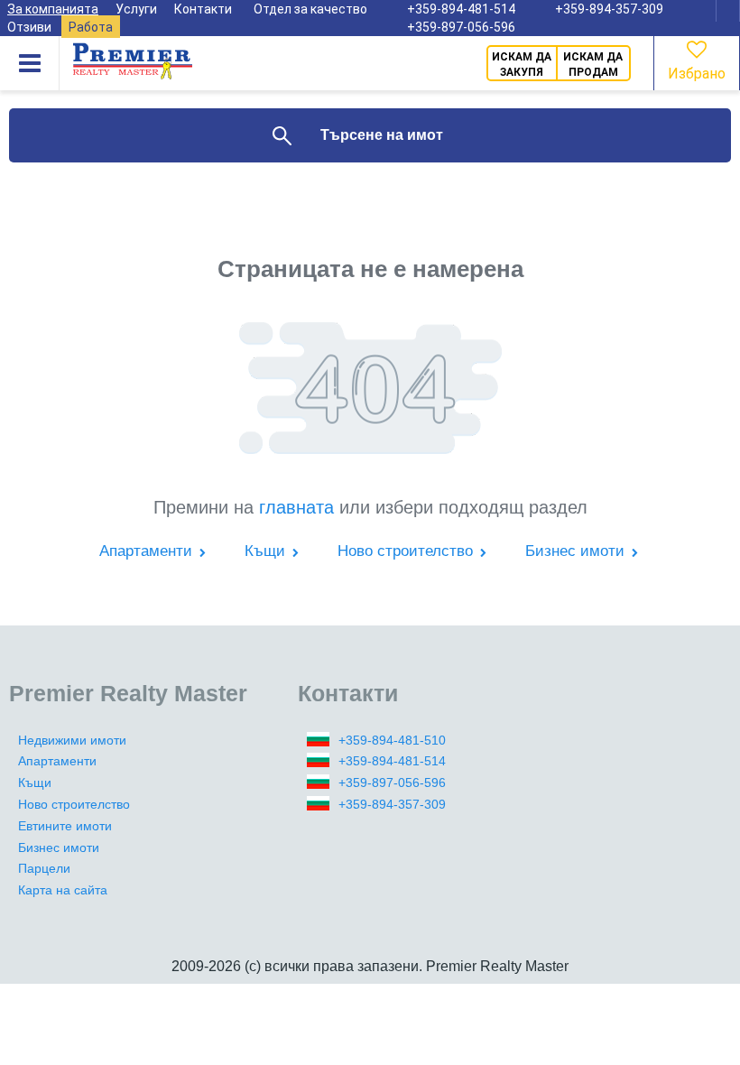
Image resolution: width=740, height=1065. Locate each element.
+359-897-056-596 (461, 27)
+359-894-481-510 (392, 740)
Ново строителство (407, 551)
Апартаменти (148, 551)
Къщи (267, 551)
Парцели (44, 868)
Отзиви (29, 27)
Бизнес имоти (577, 551)
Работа (91, 27)
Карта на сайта (62, 890)
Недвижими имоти (72, 740)
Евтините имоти (65, 826)
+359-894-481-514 (392, 761)
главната (296, 507)
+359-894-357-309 (392, 804)
